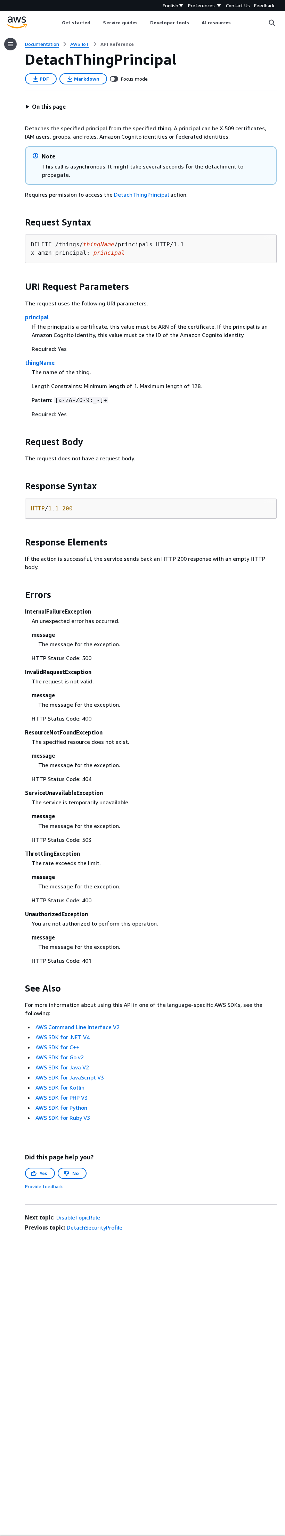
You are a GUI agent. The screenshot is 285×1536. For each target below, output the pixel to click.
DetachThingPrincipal (141, 194)
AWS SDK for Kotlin (59, 1087)
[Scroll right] (236, 22)
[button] (45, 106)
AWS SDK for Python (61, 1107)
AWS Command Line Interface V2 (77, 1027)
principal (37, 317)
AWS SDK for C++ (57, 1047)
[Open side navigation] (10, 44)
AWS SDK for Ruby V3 (62, 1117)
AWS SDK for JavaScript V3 (69, 1077)
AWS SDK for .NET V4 (62, 1037)
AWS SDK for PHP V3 (61, 1097)
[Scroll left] (56, 22)
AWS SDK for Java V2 (62, 1067)
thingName (40, 362)
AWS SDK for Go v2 (59, 1057)
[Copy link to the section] (19, 222)
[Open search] (272, 23)
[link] (117, 44)
